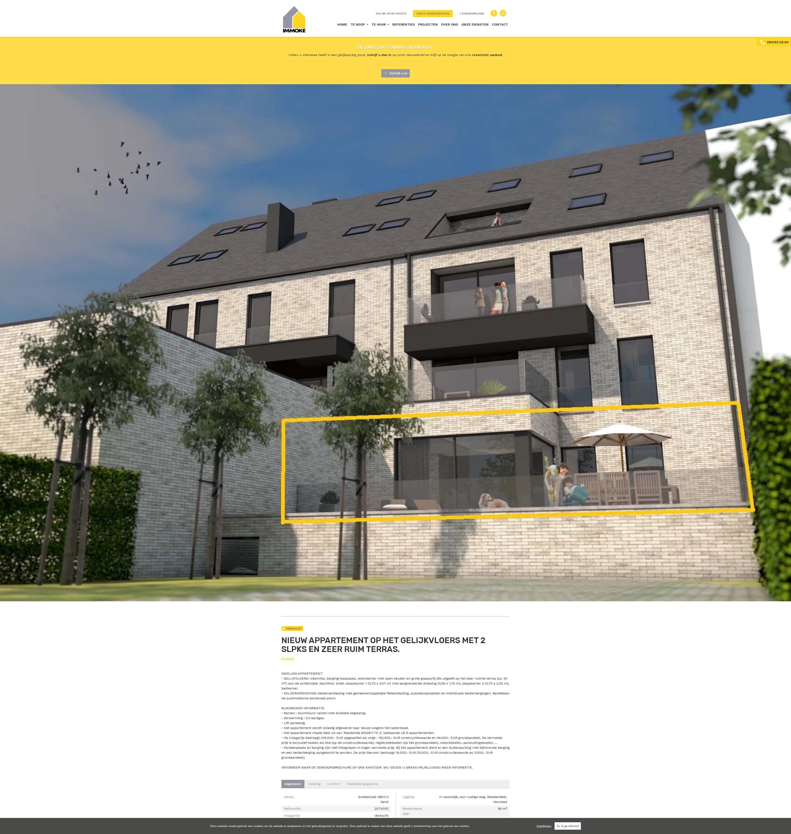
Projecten (428, 24)
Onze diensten (475, 24)
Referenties (403, 24)
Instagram (503, 13)
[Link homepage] (294, 19)
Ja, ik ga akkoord (568, 826)
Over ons (449, 24)
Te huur (379, 24)
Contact (500, 24)
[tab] (292, 784)
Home (342, 24)
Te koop (358, 24)
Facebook (494, 13)
